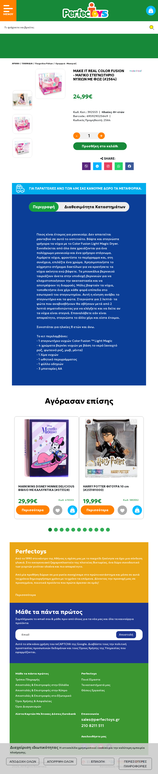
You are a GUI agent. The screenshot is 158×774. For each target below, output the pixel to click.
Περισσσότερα (25, 595)
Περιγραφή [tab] (44, 206)
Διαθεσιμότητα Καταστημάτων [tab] (94, 206)
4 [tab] (67, 530)
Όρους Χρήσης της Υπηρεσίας (99, 648)
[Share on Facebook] (129, 166)
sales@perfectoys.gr (100, 719)
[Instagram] (108, 166)
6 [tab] (79, 530)
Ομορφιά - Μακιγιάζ (65, 63)
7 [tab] (85, 530)
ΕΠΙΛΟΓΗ (97, 761)
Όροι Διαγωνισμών (28, 706)
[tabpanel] (46, 471)
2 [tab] (56, 530)
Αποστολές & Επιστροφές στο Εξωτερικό (43, 695)
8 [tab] (90, 530)
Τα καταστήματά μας (95, 685)
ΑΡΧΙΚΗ (15, 63)
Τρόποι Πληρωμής (27, 679)
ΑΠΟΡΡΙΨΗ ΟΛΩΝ (60, 761)
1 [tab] (50, 530)
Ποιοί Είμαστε (90, 679)
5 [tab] (73, 530)
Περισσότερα (33, 510)
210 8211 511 (92, 725)
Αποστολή (126, 634)
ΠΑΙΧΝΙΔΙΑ (27, 63)
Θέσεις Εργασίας (93, 690)
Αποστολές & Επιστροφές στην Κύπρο (41, 690)
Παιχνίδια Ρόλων (44, 63)
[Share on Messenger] (97, 166)
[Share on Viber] (86, 166)
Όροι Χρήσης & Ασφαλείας (33, 701)
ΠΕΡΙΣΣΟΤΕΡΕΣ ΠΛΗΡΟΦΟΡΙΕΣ (135, 764)
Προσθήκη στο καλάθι (100, 146)
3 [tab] (62, 530)
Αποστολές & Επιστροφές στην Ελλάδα (42, 685)
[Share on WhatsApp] (119, 166)
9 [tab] (96, 530)
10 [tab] (102, 530)
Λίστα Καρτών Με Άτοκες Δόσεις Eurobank (45, 714)
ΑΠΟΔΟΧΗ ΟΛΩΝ (22, 761)
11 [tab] (108, 530)
